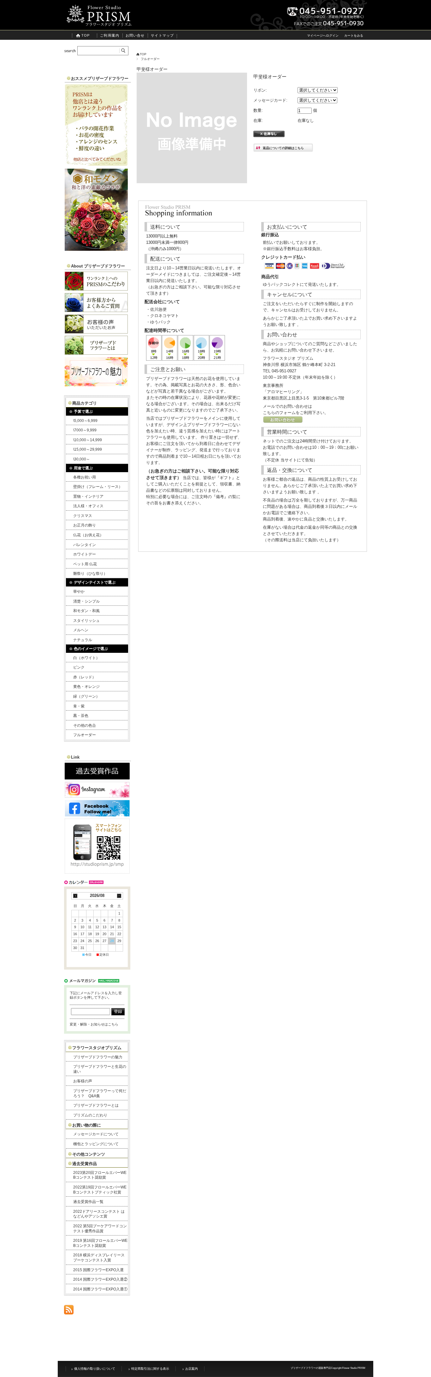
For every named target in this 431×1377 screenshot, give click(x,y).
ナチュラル (82, 640)
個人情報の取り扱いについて (94, 1368)
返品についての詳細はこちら (283, 148)
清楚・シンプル (86, 601)
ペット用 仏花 (85, 564)
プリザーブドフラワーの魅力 (97, 1057)
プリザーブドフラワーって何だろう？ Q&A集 (99, 1093)
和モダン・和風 (86, 611)
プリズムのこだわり (90, 1115)
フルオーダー (150, 59)
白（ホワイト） (86, 658)
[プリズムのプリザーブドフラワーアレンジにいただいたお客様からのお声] (96, 331)
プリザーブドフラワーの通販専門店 (311, 1368)
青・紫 (79, 706)
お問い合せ (135, 35)
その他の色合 (84, 725)
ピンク (79, 667)
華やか (79, 591)
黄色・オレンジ (86, 686)
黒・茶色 (80, 715)
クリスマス (82, 516)
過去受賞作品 (84, 1163)
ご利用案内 (109, 35)
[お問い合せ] (283, 421)
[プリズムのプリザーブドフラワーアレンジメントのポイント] (96, 164)
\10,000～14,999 (87, 440)
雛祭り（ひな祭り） (90, 573)
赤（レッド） (84, 677)
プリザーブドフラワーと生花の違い (99, 1069)
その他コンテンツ (88, 1154)
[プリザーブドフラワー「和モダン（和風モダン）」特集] (96, 249)
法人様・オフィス (88, 506)
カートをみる (353, 35)
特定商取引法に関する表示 (150, 1368)
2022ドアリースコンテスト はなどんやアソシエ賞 (99, 1214)
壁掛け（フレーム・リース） (97, 486)
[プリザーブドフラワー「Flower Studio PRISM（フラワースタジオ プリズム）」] (98, 25)
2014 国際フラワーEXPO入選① (100, 1289)
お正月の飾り (84, 525)
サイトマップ (162, 35)
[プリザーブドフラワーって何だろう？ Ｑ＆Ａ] (96, 310)
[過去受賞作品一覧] (97, 777)
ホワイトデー (84, 554)
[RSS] (69, 1311)
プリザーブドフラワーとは (96, 1105)
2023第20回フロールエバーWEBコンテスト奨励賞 (100, 1175)
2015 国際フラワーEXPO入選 (98, 1270)
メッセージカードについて (96, 1134)
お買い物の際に (86, 1125)
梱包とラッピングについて (96, 1144)
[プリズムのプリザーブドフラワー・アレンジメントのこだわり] (96, 289)
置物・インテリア (88, 496)
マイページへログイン (323, 35)
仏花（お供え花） (88, 535)
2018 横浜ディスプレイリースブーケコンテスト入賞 (99, 1257)
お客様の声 (82, 1081)
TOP (85, 35)
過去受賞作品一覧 (88, 1202)
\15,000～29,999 (87, 449)
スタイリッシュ (86, 620)
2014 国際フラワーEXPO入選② (100, 1279)
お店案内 (191, 1368)
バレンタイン (84, 545)
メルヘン (80, 630)
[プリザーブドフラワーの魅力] (96, 384)
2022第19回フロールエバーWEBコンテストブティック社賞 (100, 1189)
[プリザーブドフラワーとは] (96, 353)
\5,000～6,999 (85, 420)
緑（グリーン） (86, 696)
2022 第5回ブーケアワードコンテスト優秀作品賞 (100, 1228)
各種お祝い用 (84, 477)
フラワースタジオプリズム (96, 1047)
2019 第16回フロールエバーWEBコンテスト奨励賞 (100, 1243)
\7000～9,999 (85, 430)
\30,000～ (81, 459)
